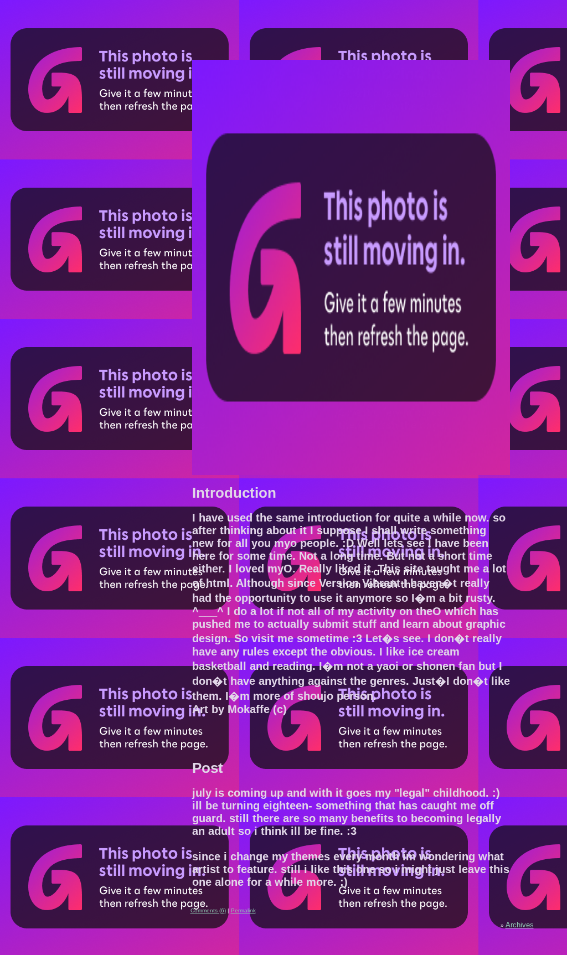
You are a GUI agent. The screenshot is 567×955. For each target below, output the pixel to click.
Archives (520, 925)
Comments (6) (208, 910)
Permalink (243, 910)
